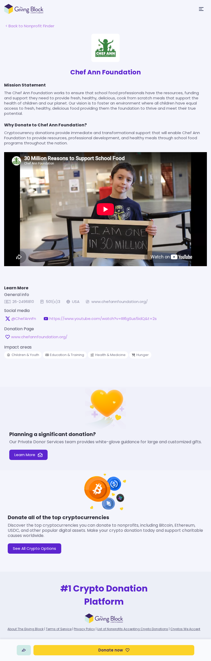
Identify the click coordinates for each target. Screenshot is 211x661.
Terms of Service (59, 629)
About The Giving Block (25, 629)
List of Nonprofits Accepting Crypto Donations (132, 629)
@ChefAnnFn (23, 318)
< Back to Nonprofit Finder (29, 26)
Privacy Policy (84, 629)
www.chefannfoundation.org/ (119, 301)
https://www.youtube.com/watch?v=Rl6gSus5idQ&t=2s (103, 318)
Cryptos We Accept (185, 629)
